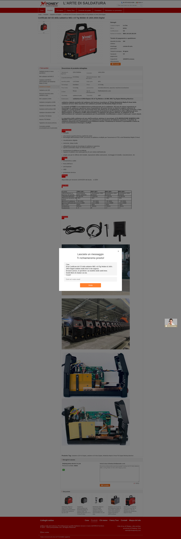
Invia (90, 285)
